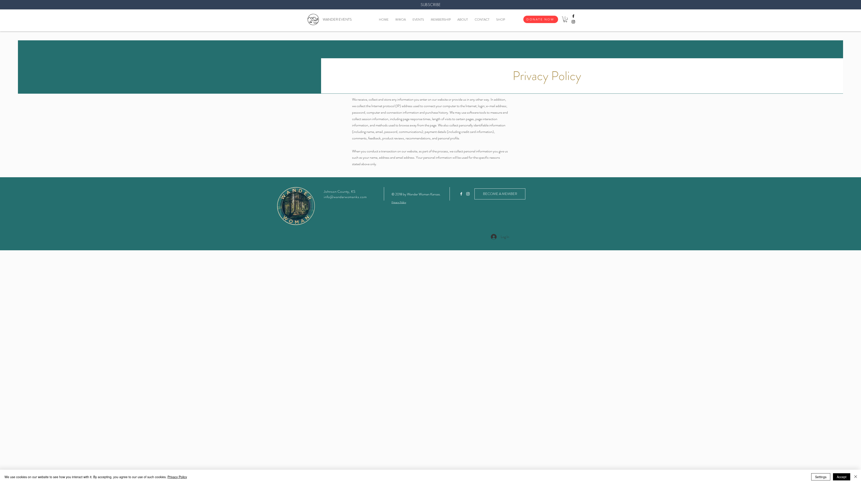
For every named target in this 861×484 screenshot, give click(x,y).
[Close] (855, 476)
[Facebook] (573, 16)
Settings (820, 477)
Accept (841, 477)
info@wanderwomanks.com (345, 196)
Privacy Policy (177, 477)
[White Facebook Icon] (461, 194)
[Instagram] (573, 21)
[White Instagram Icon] (468, 194)
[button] (565, 19)
